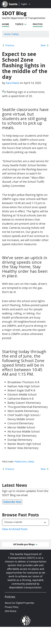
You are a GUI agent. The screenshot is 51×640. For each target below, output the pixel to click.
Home (5, 24)
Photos (38, 24)
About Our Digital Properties (19, 602)
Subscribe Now (12, 501)
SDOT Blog (14, 13)
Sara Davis (12, 83)
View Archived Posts (15, 529)
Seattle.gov (7, 1)
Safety (31, 461)
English (24, 4)
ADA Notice (10, 611)
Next (43, 45)
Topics (19, 24)
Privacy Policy (11, 606)
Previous (9, 45)
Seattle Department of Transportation (23, 18)
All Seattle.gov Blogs (24, 544)
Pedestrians (21, 461)
